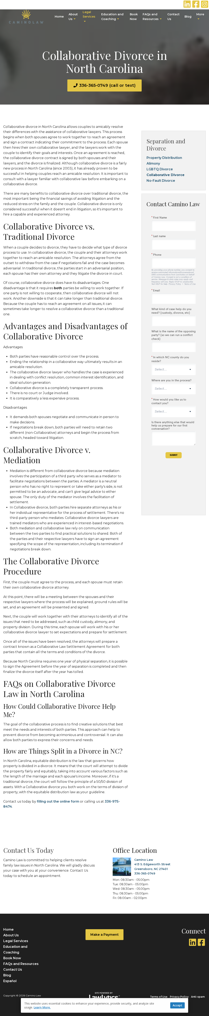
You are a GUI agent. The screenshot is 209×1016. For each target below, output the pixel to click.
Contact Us (173, 16)
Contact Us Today (28, 850)
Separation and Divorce (166, 144)
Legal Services (89, 14)
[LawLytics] (104, 997)
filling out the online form (58, 801)
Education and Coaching (112, 16)
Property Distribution (164, 158)
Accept (177, 1005)
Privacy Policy (179, 996)
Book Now (134, 16)
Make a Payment (104, 935)
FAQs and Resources (151, 16)
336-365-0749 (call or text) (107, 85)
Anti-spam (198, 996)
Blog (188, 16)
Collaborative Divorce (166, 175)
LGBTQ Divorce (160, 169)
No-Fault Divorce (161, 181)
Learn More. (42, 1007)
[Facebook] (201, 942)
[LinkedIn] (192, 942)
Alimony (153, 163)
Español (10, 981)
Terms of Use (158, 996)
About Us (73, 16)
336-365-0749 (144, 873)
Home (59, 16)
